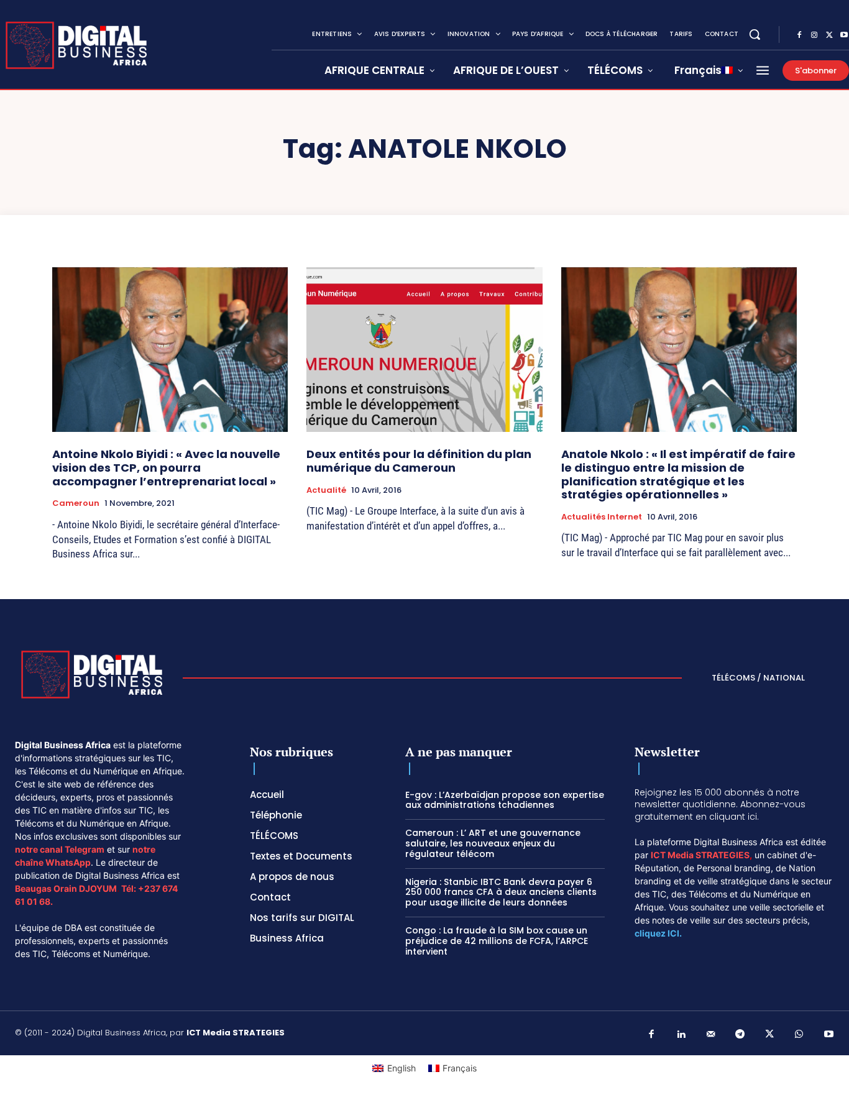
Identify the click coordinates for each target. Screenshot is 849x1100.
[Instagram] (814, 35)
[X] (829, 35)
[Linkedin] (681, 1035)
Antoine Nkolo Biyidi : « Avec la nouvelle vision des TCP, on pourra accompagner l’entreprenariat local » (166, 467)
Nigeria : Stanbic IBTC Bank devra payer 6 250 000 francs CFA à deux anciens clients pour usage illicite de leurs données (501, 892)
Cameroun (75, 503)
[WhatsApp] (799, 1035)
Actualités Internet (601, 517)
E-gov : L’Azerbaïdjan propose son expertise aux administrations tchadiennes (504, 800)
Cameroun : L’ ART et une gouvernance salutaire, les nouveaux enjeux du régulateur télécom (493, 843)
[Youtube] (829, 1035)
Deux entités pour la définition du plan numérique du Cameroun (418, 460)
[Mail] (711, 1035)
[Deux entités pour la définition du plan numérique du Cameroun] (424, 350)
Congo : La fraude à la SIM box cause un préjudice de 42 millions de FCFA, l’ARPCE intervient (496, 941)
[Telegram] (740, 1035)
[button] (754, 34)
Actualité (326, 490)
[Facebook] (799, 35)
